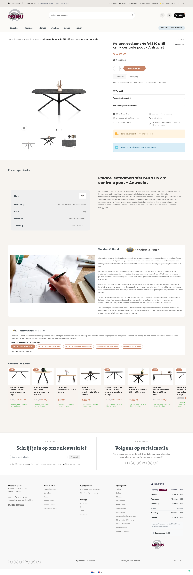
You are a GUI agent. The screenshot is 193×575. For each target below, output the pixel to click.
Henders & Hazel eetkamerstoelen (78, 346)
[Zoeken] (131, 15)
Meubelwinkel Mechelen (125, 520)
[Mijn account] (169, 15)
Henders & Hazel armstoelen (49, 346)
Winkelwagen (134, 68)
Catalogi (83, 514)
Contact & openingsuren (90, 489)
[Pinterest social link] (150, 463)
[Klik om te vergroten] (24, 128)
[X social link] (133, 463)
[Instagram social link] (139, 463)
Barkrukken (120, 512)
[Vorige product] (178, 39)
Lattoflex (47, 493)
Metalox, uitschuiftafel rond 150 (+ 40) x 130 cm (138, 389)
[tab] (119, 76)
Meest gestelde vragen (89, 493)
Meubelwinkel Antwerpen (126, 516)
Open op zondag (122, 531)
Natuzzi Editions (50, 489)
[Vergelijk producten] (162, 15)
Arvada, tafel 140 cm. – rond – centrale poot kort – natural (43, 391)
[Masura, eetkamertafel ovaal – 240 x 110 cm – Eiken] (90, 376)
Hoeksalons (120, 504)
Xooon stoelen (50, 504)
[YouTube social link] (144, 463)
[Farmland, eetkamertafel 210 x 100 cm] (67, 376)
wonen (18, 39)
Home (10, 39)
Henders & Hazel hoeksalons (108, 346)
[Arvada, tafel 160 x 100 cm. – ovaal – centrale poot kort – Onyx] (19, 376)
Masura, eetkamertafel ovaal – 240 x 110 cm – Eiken (90, 391)
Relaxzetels (120, 501)
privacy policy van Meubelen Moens (37, 464)
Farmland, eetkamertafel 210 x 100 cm (67, 389)
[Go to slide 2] (58, 130)
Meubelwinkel (121, 527)
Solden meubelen (123, 524)
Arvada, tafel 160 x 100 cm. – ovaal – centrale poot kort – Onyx (19, 391)
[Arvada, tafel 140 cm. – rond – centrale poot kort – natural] (43, 376)
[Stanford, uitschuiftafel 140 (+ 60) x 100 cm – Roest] (162, 376)
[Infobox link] (14, 3)
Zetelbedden (121, 508)
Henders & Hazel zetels (132, 346)
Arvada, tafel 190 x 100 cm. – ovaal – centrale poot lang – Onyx (113, 391)
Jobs (82, 511)
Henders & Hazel (50, 508)
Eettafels (35, 39)
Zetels (118, 493)
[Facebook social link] (127, 463)
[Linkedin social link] (155, 463)
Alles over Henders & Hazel (21, 351)
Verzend (74, 457)
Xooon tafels (49, 501)
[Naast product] (183, 39)
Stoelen (119, 497)
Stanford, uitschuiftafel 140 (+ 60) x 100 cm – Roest (161, 391)
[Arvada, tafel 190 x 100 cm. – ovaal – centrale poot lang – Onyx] (114, 376)
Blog (81, 507)
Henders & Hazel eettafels (23, 346)
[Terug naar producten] (181, 39)
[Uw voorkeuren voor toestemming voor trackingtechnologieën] (189, 571)
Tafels (26, 39)
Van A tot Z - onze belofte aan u (171, 28)
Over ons (83, 503)
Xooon (46, 497)
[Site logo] (16, 15)
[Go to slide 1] (56, 130)
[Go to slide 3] (61, 130)
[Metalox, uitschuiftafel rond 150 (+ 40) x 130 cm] (138, 376)
